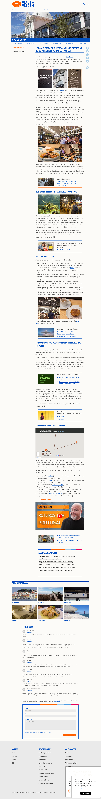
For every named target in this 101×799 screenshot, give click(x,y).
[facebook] (87, 52)
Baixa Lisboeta (57, 485)
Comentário (28, 719)
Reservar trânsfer (43, 770)
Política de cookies (70, 766)
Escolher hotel (42, 759)
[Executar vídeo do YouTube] (59, 516)
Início (13, 9)
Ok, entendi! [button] (86, 793)
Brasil (13, 753)
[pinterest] (87, 55)
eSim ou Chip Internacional (46, 783)
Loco (72, 268)
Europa (14, 759)
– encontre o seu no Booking (51, 559)
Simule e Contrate (63, 249)
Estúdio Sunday (43, 792)
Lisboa (16, 9)
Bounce (61, 417)
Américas (14, 756)
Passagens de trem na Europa (46, 773)
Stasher (61, 419)
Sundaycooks (52, 792)
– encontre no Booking (65, 562)
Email (26, 714)
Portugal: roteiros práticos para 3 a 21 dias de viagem (70, 536)
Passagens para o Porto (65, 334)
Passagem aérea (43, 756)
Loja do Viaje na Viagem (45, 753)
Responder (29, 632)
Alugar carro (42, 766)
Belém (51, 476)
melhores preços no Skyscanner (65, 556)
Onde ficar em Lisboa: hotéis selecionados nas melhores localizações (67, 183)
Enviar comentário (69, 735)
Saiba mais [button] (84, 788)
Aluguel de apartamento (48, 562)
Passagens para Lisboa (65, 331)
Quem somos (68, 756)
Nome (26, 708)
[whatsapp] (87, 49)
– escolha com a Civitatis (55, 570)
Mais (13, 763)
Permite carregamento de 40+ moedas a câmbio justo (69, 383)
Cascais (49, 480)
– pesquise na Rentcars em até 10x (63, 567)
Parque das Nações (56, 493)
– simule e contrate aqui (57, 564)
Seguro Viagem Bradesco (45, 763)
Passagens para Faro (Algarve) (68, 336)
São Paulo (69, 57)
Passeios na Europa (44, 780)
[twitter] (87, 59)
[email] (87, 62)
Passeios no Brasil (43, 776)
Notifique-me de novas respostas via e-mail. (38, 732)
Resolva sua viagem (19, 51)
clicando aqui (57, 701)
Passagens (43, 556)
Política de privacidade (71, 763)
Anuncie (67, 753)
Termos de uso (69, 759)
